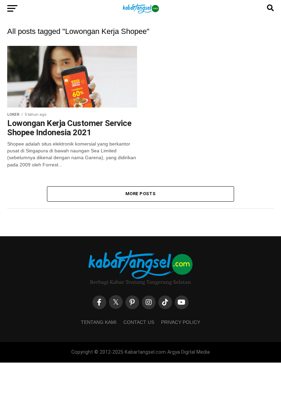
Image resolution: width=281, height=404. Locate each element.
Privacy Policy (180, 322)
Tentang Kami (99, 322)
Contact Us (138, 322)
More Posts (140, 193)
